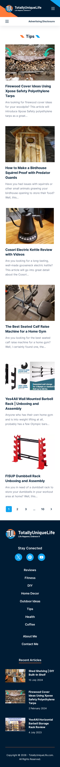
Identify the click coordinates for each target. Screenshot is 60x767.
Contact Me (30, 644)
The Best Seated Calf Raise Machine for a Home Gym (27, 329)
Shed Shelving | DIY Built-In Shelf (41, 672)
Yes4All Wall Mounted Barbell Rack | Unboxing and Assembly (29, 404)
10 (42, 509)
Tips (30, 609)
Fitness (30, 578)
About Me (30, 636)
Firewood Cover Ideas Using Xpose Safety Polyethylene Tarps (28, 91)
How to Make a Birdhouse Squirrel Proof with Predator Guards (27, 173)
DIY (30, 585)
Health (30, 617)
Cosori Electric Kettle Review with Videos (28, 252)
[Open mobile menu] (53, 8)
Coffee (30, 624)
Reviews (30, 570)
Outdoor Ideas (30, 601)
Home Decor (30, 593)
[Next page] (51, 509)
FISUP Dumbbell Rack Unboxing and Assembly (25, 478)
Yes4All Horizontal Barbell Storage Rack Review (41, 723)
